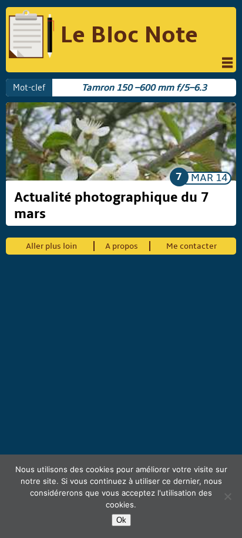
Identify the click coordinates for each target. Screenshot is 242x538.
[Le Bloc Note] (31, 35)
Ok (121, 520)
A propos (121, 246)
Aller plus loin (51, 246)
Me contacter (191, 246)
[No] (227, 496)
